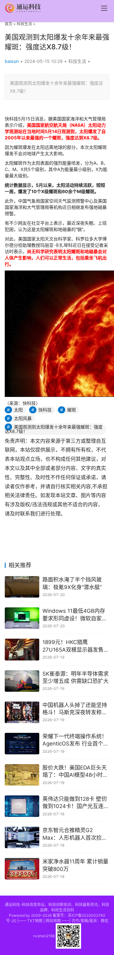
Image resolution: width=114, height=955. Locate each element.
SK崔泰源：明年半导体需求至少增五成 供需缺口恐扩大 (75, 677)
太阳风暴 (23, 418)
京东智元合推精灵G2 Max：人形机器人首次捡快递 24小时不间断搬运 (74, 834)
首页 (8, 23)
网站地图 (53, 920)
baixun (12, 61)
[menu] (104, 8)
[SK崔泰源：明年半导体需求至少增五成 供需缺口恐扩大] (22, 681)
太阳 (18, 409)
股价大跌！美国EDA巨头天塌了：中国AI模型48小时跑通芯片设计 (75, 771)
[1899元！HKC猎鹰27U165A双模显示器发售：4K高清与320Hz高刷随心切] (22, 649)
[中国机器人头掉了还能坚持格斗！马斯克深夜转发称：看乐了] (22, 712)
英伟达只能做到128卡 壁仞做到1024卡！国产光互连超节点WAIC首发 (75, 803)
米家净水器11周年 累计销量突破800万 (75, 865)
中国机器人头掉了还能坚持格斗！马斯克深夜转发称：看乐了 (74, 709)
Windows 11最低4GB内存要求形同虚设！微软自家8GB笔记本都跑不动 (73, 615)
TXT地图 (34, 920)
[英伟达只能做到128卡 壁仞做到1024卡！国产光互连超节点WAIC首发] (22, 806)
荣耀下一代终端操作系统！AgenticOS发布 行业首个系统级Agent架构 (75, 740)
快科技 (45, 409)
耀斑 (71, 409)
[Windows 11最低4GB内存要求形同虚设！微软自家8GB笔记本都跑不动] (22, 618)
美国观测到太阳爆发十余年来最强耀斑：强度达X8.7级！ (54, 429)
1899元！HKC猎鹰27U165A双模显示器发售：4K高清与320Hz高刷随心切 (75, 646)
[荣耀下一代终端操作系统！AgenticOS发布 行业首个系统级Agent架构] (22, 743)
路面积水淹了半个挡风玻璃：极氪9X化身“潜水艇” (72, 583)
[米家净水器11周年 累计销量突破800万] (22, 868)
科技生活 (24, 23)
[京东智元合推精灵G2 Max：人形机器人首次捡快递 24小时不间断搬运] (22, 837)
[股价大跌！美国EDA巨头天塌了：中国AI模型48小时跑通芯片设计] (22, 775)
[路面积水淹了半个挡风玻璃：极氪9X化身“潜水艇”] (22, 587)
